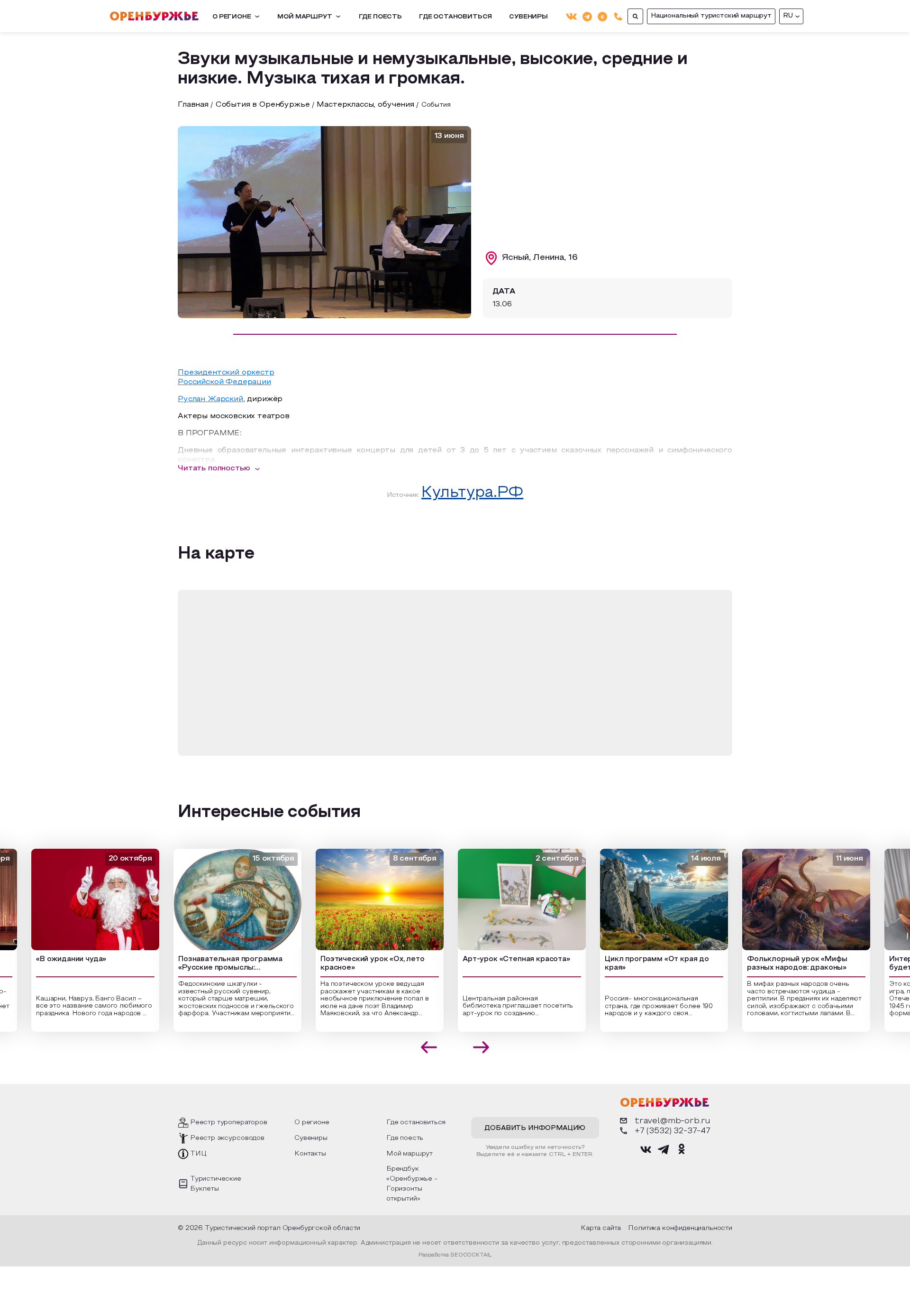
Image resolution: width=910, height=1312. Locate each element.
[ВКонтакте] (571, 16)
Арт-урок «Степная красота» (506, 959)
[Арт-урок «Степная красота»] (512, 899)
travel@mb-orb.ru (672, 1121)
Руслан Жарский (210, 399)
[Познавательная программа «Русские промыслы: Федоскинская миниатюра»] (227, 899)
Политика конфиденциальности (680, 1228)
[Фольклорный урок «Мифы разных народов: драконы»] (796, 899)
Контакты (310, 1154)
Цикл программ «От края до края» (647, 964)
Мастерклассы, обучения (365, 104)
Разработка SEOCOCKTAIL (455, 1255)
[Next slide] (481, 1047)
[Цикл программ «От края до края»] (654, 899)
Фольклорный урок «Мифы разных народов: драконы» (787, 964)
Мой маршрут (304, 17)
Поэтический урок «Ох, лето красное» (362, 964)
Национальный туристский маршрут (711, 16)
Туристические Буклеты (215, 1184)
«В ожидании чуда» (61, 959)
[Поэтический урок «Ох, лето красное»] (370, 899)
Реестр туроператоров (228, 1122)
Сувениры (528, 17)
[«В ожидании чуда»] (85, 899)
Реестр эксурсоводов (227, 1138)
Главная (193, 104)
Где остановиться (455, 17)
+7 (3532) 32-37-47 (672, 1131)
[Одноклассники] (602, 16)
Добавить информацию (534, 1128)
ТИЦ (198, 1154)
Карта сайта (601, 1228)
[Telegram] (587, 16)
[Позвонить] (618, 16)
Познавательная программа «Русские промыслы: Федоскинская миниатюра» (220, 964)
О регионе (231, 17)
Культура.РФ (472, 493)
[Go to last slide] (429, 1047)
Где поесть (380, 17)
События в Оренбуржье (263, 104)
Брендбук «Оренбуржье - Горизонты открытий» (411, 1184)
